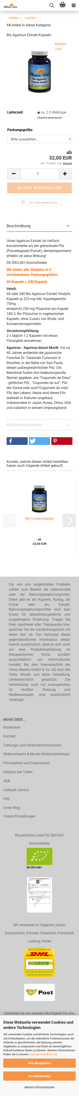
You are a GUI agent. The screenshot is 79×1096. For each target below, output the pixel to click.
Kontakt (9, 736)
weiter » (15, 18)
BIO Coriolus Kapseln (39, 518)
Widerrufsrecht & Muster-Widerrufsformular (36, 754)
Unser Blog (11, 808)
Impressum (12, 727)
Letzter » (31, 18)
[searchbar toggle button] (51, 5)
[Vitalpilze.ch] (9, 5)
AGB (6, 781)
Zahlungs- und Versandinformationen (32, 745)
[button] (13, 174)
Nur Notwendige (39, 1076)
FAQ (6, 799)
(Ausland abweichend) (50, 117)
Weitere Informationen (39, 1087)
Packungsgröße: (20, 130)
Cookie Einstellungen (19, 816)
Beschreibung (19, 226)
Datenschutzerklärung (43, 1054)
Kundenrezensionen (24, 424)
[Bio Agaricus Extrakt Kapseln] (39, 68)
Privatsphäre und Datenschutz (26, 763)
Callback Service (16, 790)
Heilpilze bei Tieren (17, 772)
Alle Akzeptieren (39, 1063)
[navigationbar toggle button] (73, 5)
